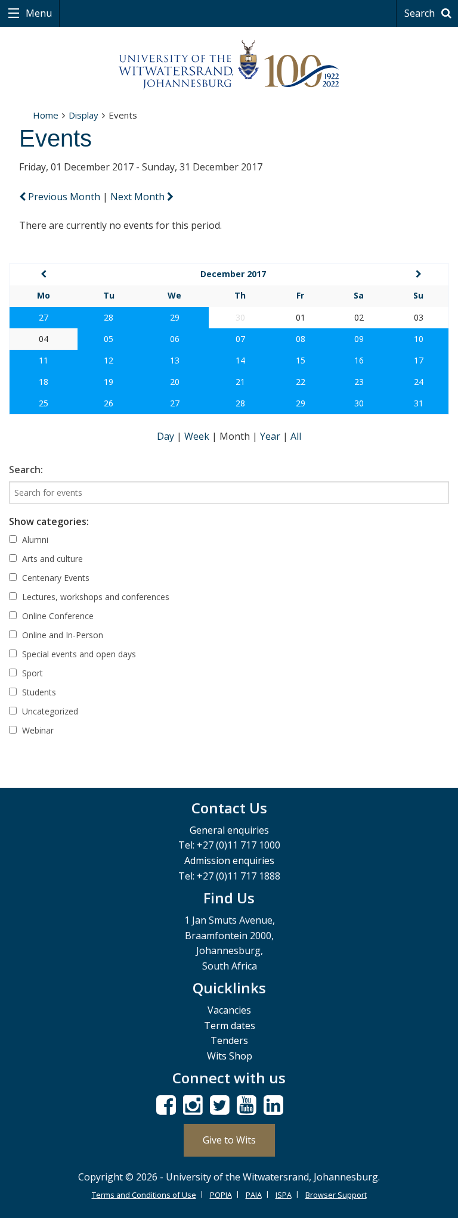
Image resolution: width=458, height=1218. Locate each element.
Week (198, 436)
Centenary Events (54, 577)
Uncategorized (49, 711)
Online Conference (57, 616)
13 (175, 360)
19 (108, 381)
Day (167, 436)
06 (175, 338)
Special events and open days (78, 654)
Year (271, 436)
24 (418, 381)
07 (240, 338)
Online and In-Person (61, 635)
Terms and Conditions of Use (144, 1194)
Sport (31, 673)
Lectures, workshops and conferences (94, 596)
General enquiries (229, 830)
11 (43, 360)
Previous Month (64, 196)
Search (420, 13)
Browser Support (336, 1194)
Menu (37, 13)
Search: (26, 469)
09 (359, 338)
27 (43, 317)
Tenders (229, 1040)
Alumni (34, 539)
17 (418, 360)
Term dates (229, 1025)
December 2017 (233, 273)
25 (43, 403)
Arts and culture (51, 558)
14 (240, 360)
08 (300, 338)
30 (359, 403)
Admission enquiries (229, 860)
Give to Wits (229, 1139)
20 (175, 381)
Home (45, 115)
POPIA (221, 1194)
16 (359, 360)
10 (418, 338)
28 (108, 317)
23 (359, 381)
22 (300, 381)
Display (83, 115)
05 (108, 338)
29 (175, 317)
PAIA (254, 1194)
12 (108, 360)
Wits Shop (229, 1055)
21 (240, 381)
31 (418, 403)
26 (108, 403)
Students (38, 692)
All (295, 436)
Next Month (138, 196)
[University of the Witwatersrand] (229, 65)
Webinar (37, 730)
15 (300, 360)
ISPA (284, 1194)
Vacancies (229, 1010)
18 (43, 381)
